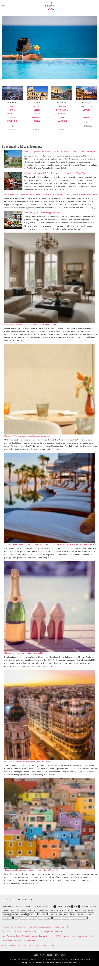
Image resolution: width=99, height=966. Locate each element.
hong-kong (31, 910)
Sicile (37, 121)
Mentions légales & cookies (55, 959)
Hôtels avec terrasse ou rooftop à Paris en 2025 (24, 653)
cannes (75, 906)
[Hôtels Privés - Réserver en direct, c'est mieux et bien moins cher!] (49, 6)
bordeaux (59, 906)
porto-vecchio (81, 914)
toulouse (66, 918)
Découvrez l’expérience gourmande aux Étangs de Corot (27, 436)
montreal (45, 914)
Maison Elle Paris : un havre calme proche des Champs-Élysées (30, 324)
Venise (37, 110)
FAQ (19, 959)
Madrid (62, 106)
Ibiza (61, 117)
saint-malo (23, 918)
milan (37, 914)
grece (12, 910)
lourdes (77, 910)
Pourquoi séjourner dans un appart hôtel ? (42, 213)
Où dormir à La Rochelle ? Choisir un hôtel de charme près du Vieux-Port (55, 173)
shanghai (48, 918)
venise (73, 918)
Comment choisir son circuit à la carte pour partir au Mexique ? (31, 870)
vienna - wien (82, 918)
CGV (40, 959)
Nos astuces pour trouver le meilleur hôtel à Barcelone (27, 761)
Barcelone (62, 110)
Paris (12, 106)
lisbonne (63, 910)
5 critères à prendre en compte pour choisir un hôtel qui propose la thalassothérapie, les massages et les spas (50, 544)
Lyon (12, 117)
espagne (93, 906)
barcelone (37, 906)
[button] (3, 6)
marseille (24, 914)
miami (31, 914)
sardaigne (32, 918)
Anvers (86, 117)
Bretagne (12, 121)
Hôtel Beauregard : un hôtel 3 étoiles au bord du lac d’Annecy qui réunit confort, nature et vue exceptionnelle (50, 194)
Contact (33, 959)
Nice (12, 110)
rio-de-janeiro (7, 918)
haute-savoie (21, 910)
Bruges (86, 110)
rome (16, 918)
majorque (6, 914)
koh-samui (54, 910)
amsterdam (20, 906)
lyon (84, 910)
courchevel (84, 906)
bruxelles (68, 906)
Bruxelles (86, 106)
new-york (53, 914)
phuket (72, 914)
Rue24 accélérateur (71, 963)
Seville (61, 114)
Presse (25, 959)
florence (5, 910)
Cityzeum (58, 963)
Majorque (62, 121)
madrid (90, 910)
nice (60, 914)
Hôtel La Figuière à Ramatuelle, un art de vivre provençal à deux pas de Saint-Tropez (59, 152)
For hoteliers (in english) (80, 959)
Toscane (37, 114)
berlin (45, 906)
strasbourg (56, 918)
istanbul (40, 910)
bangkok (29, 906)
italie (46, 910)
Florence (37, 117)
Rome (37, 106)
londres (70, 910)
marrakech (14, 914)
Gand (86, 114)
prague (90, 914)
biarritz (51, 906)
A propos (12, 959)
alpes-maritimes (8, 906)
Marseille (12, 114)
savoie (40, 918)
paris (65, 914)
